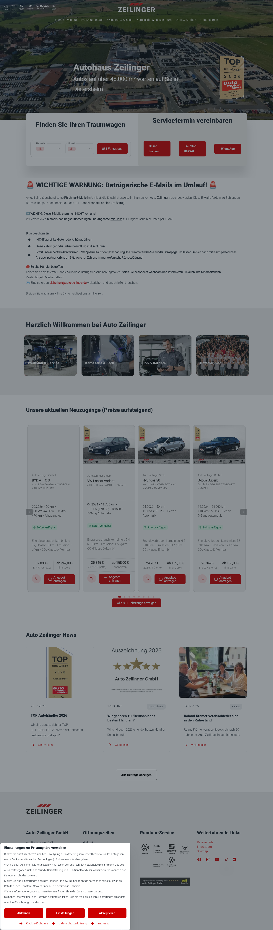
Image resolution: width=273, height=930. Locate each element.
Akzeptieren (107, 913)
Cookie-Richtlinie (37, 923)
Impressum (105, 923)
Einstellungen (65, 913)
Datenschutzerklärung (72, 923)
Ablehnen (23, 913)
